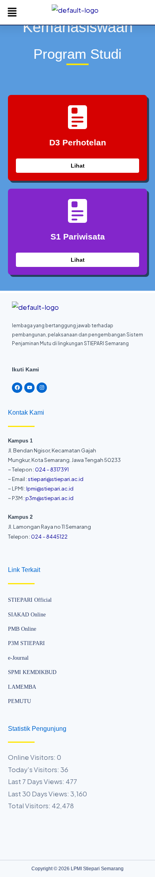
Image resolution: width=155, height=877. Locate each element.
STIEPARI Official (30, 600)
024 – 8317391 (52, 469)
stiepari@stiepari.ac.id (55, 479)
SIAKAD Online (27, 615)
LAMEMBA (22, 687)
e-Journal (18, 658)
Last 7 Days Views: (37, 781)
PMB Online (22, 629)
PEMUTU (19, 701)
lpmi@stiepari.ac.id (49, 488)
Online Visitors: (32, 757)
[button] (12, 12)
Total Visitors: (30, 806)
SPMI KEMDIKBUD (32, 672)
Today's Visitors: (34, 769)
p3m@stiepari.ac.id (49, 498)
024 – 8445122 (49, 536)
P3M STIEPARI (26, 643)
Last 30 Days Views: (39, 794)
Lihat (78, 165)
